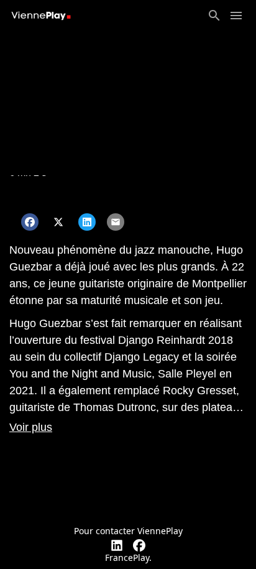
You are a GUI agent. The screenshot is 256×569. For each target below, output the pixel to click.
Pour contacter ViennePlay (128, 531)
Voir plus (30, 427)
